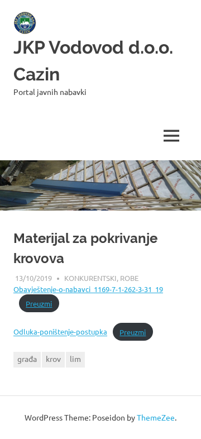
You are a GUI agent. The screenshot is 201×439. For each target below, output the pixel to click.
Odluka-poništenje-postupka (60, 332)
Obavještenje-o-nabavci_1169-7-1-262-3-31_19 (88, 289)
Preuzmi (39, 303)
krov (53, 359)
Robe (129, 278)
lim (75, 359)
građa (27, 359)
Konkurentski (90, 278)
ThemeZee (156, 417)
